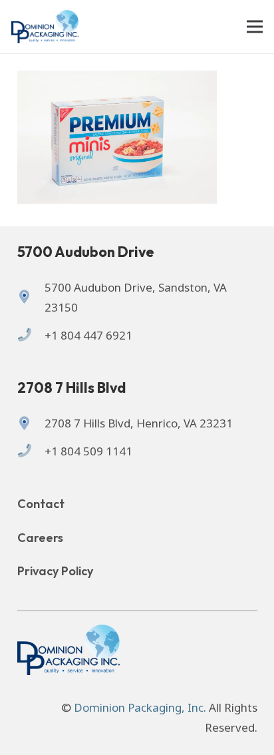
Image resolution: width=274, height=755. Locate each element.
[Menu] (254, 26)
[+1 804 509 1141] (31, 451)
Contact (41, 503)
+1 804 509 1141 (88, 451)
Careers (40, 537)
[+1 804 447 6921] (31, 336)
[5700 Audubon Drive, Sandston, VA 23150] (31, 298)
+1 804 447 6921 (88, 335)
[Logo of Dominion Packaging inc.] (44, 26)
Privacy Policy (55, 571)
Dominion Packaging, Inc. (140, 707)
